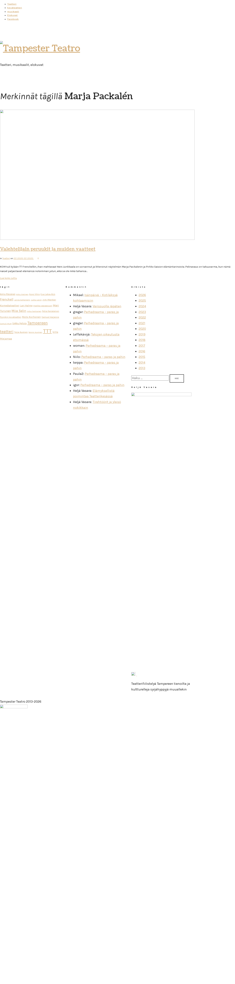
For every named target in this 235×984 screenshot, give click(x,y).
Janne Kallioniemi (22, 300)
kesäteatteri (14, 7)
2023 (142, 312)
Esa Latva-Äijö (48, 294)
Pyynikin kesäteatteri (10, 317)
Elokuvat (12, 15)
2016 (142, 351)
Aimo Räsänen (7, 294)
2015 (142, 357)
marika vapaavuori (42, 305)
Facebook (13, 19)
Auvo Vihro (34, 294)
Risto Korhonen (31, 317)
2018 (142, 340)
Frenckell (6, 299)
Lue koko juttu (8, 278)
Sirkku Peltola (19, 323)
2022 (142, 317)
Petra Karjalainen (50, 311)
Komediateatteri (9, 305)
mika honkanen (34, 311)
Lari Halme (26, 305)
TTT (47, 331)
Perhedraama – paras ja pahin (103, 357)
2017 (142, 346)
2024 (142, 306)
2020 (142, 329)
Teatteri (12, 4)
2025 (142, 300)
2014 (142, 363)
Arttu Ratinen (22, 294)
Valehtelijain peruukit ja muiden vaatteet (47, 249)
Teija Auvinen (21, 332)
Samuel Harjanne (50, 317)
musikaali (13, 11)
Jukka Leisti (36, 300)
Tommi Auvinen (35, 332)
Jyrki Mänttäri (49, 299)
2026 (142, 295)
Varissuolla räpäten (107, 306)
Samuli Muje (6, 323)
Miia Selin (19, 311)
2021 (142, 323)
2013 (142, 368)
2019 (142, 334)
